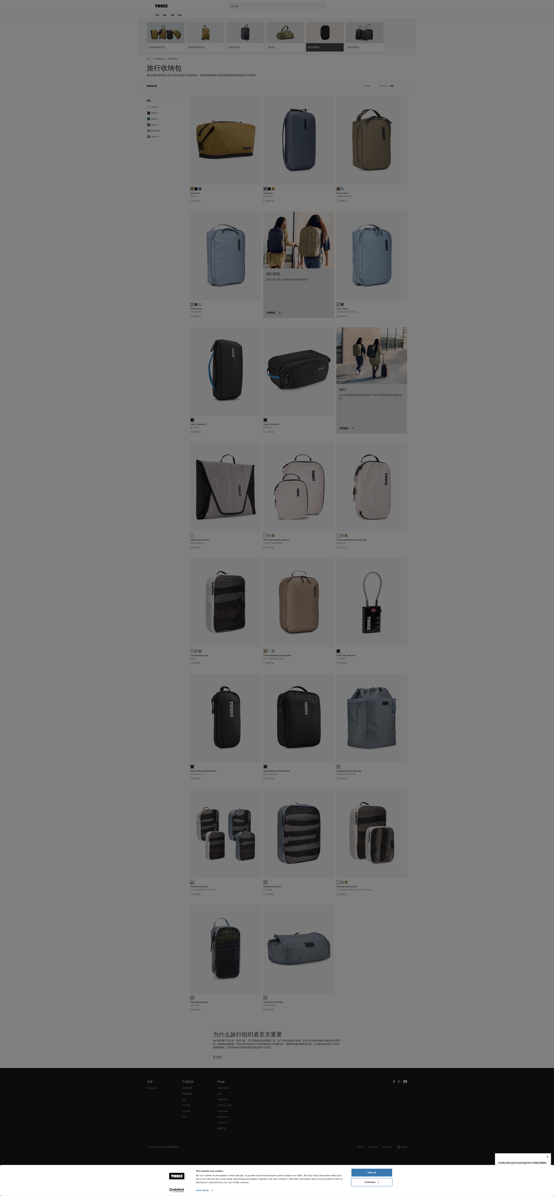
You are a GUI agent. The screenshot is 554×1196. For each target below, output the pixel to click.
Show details (202, 1190)
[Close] (547, 1156)
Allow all (371, 1172)
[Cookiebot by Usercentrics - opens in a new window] (176, 1190)
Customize (370, 1182)
